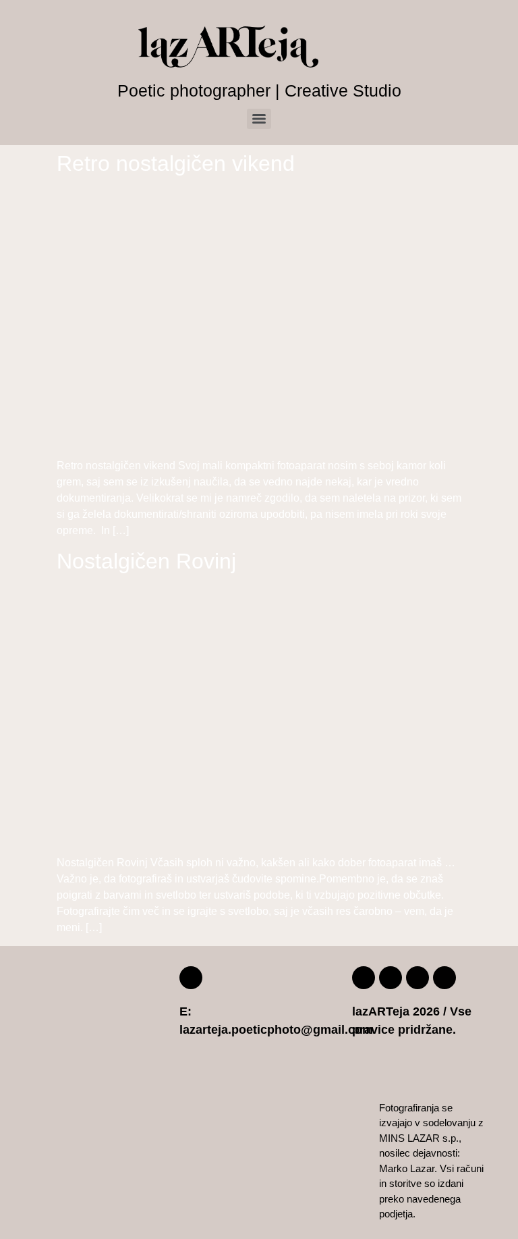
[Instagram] (390, 977)
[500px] (417, 977)
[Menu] (259, 119)
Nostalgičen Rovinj (146, 561)
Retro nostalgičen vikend (176, 163)
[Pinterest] (444, 977)
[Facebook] (363, 977)
